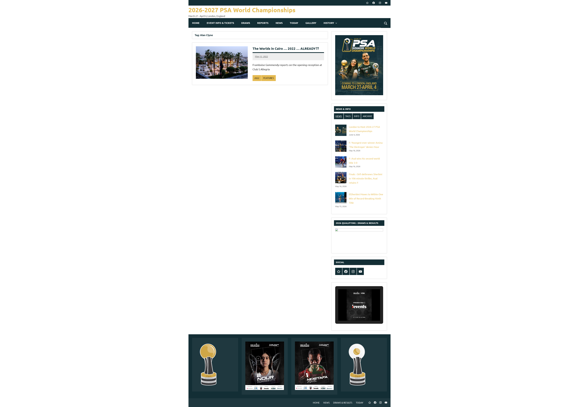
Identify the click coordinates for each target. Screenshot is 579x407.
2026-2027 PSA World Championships (241, 10)
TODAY (294, 22)
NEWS (279, 22)
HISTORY (329, 22)
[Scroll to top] (573, 401)
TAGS (348, 116)
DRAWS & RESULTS (342, 402)
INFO (356, 116)
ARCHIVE (367, 116)
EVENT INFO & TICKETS (220, 22)
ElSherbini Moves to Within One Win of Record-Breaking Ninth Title (366, 198)
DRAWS (245, 22)
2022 (256, 77)
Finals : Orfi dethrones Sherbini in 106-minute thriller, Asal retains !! (365, 178)
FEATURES (268, 77)
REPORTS (262, 22)
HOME (195, 22)
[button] (352, 312)
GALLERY (310, 22)
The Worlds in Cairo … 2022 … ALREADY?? (286, 48)
